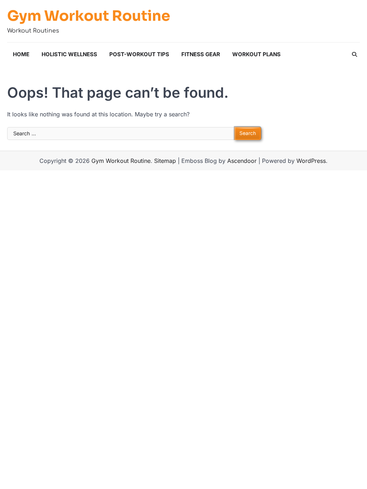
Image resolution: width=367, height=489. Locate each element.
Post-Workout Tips (139, 54)
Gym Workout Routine (88, 16)
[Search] (354, 54)
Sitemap (165, 160)
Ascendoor (242, 160)
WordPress (311, 160)
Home (21, 54)
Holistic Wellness (69, 54)
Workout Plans (256, 54)
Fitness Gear (200, 54)
